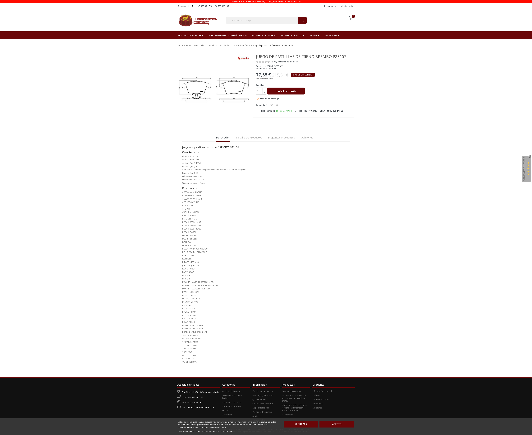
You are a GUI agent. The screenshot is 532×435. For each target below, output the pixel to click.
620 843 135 (197, 402)
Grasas (225, 410)
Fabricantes (287, 414)
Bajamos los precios (291, 391)
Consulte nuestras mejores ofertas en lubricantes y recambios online (294, 408)
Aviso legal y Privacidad (262, 395)
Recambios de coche (231, 402)
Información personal (322, 391)
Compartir (267, 105)
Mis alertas (317, 407)
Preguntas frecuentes (281, 137)
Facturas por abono (321, 399)
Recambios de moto (231, 406)
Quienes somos (259, 399)
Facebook (189, 6)
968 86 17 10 (197, 397)
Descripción (223, 137)
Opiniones (307, 137)
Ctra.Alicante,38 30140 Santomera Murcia (200, 392)
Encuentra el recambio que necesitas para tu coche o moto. (294, 398)
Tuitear (272, 105)
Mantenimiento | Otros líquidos (232, 396)
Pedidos (316, 395)
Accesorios (227, 414)
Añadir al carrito (287, 91)
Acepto (337, 424)
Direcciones (317, 403)
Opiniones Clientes (524, 169)
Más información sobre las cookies (194, 431)
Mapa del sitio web (260, 407)
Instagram (192, 6)
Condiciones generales (262, 391)
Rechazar (301, 424)
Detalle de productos (249, 137)
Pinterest (277, 105)
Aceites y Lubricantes (231, 391)
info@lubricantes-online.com (201, 407)
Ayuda (255, 416)
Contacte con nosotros (262, 403)
